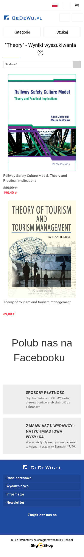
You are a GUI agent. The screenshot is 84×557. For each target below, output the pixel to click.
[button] (42, 478)
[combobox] (42, 64)
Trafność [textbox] (11, 64)
